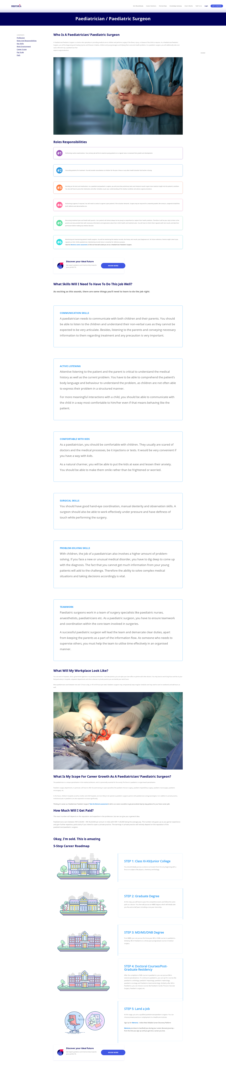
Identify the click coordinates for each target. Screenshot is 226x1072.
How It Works (189, 6)
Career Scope (22, 49)
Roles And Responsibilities (27, 41)
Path (18, 55)
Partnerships (163, 6)
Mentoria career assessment (79, 245)
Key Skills (20, 44)
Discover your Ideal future (80, 261)
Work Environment (24, 46)
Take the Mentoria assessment (99, 804)
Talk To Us (199, 6)
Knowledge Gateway (176, 6)
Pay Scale (20, 52)
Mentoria (135, 1023)
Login (206, 6)
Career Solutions (151, 6)
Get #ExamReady (138, 6)
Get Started (216, 6)
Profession (21, 38)
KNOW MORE (113, 266)
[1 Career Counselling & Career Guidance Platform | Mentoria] (16, 6)
